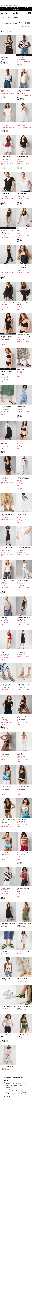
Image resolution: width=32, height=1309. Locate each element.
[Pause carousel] (31, 9)
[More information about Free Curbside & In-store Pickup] (19, 22)
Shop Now (14, 9)
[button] (29, 13)
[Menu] (2, 13)
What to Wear (13, 17)
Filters (4, 31)
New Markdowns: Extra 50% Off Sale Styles (16, 7)
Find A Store (26, 26)
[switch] (27, 23)
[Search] (26, 13)
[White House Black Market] (16, 13)
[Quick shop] (10, 63)
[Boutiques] (6, 13)
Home (4, 17)
